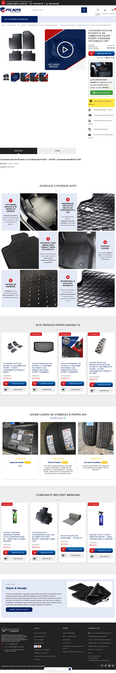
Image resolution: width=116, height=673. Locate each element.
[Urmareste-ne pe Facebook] (102, 665)
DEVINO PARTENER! (69, 633)
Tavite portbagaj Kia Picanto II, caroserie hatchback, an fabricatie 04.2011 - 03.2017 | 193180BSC (42, 367)
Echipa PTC (67, 643)
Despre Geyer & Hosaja (19, 609)
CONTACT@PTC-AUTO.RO (16, 646)
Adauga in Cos (18, 384)
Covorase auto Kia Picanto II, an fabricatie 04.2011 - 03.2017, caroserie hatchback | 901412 (14, 367)
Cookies (37, 659)
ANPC (90, 653)
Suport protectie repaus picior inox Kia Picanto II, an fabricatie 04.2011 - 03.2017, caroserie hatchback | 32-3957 (101, 367)
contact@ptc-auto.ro (17, 4)
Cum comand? (39, 640)
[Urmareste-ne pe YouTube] (109, 665)
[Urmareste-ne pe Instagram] (105, 665)
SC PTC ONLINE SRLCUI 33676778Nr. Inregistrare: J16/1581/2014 (99, 658)
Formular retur (39, 636)
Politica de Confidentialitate (44, 656)
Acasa (3, 25)
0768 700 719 (38, 4)
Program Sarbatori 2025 (97, 636)
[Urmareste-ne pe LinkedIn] (113, 665)
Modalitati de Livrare (41, 650)
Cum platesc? (39, 643)
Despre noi (66, 640)
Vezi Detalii (18, 390)
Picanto (23, 25)
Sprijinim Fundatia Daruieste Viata (73, 647)
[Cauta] (84, 10)
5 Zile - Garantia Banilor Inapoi (99, 640)
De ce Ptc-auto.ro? (95, 649)
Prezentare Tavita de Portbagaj (100, 643)
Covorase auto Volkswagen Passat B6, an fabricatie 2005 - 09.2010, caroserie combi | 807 (43, 536)
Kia (18, 25)
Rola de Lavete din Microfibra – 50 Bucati (72, 537)
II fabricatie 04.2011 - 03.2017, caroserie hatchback (43, 25)
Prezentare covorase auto (98, 646)
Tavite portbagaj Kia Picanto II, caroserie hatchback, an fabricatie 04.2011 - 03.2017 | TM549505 (71, 367)
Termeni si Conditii (40, 653)
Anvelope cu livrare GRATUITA (73, 652)
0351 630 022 (54, 4)
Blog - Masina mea (69, 636)
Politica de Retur (40, 633)
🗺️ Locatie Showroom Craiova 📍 (100, 633)
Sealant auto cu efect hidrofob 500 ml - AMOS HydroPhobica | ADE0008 (101, 537)
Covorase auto (11, 25)
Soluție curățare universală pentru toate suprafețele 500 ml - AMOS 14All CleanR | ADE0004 (14, 536)
